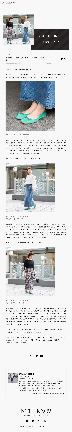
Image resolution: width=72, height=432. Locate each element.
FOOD (47, 3)
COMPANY (41, 426)
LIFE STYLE (42, 3)
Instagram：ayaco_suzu (26, 378)
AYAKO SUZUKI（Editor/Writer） (13, 63)
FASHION (27, 3)
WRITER (51, 3)
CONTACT (50, 426)
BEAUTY (37, 3)
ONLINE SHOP (21, 3)
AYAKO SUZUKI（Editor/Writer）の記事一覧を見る (47, 393)
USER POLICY (31, 426)
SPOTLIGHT (32, 3)
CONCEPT (56, 3)
